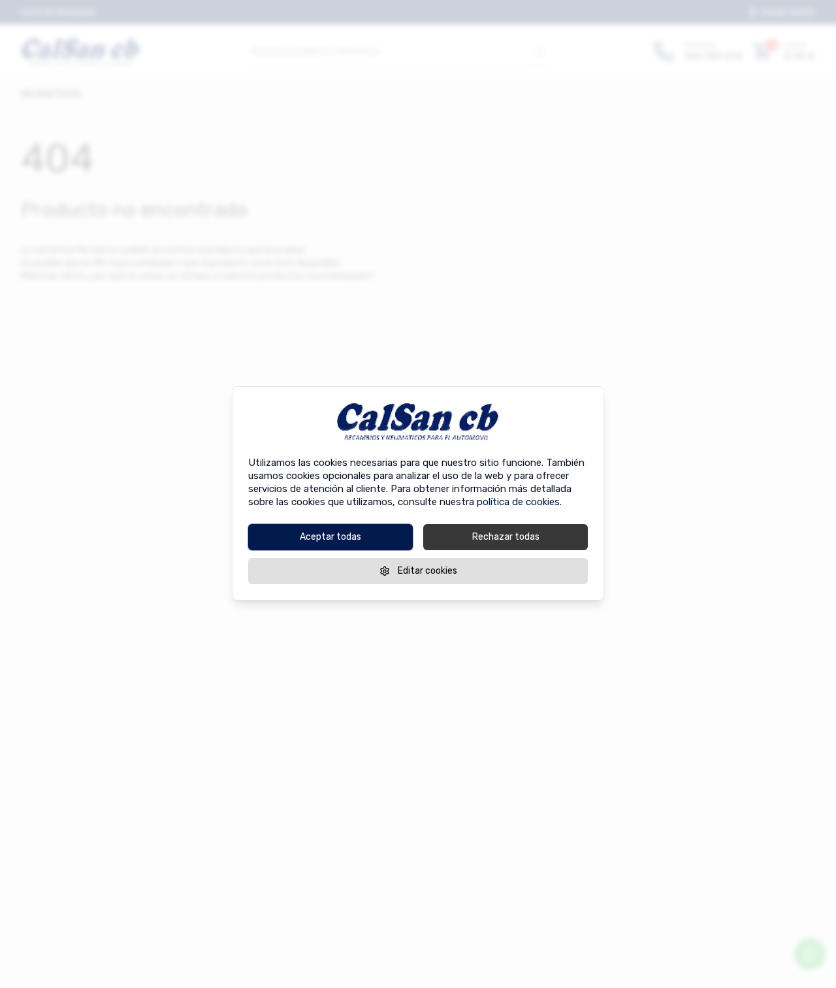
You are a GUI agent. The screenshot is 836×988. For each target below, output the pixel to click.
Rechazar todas (505, 536)
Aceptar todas (330, 536)
